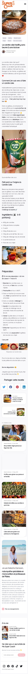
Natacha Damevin (11, 50)
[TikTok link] (17, 666)
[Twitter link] (21, 666)
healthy (10, 38)
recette (4, 38)
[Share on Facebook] (11, 387)
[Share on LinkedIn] (24, 387)
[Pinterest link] (13, 666)
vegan (4, 40)
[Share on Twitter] (4, 387)
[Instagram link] (4, 666)
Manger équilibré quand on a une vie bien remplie (17, 629)
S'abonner (21, 655)
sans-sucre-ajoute (17, 40)
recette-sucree (17, 38)
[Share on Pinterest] (17, 387)
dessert (9, 40)
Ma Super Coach (10, 669)
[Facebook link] (8, 666)
